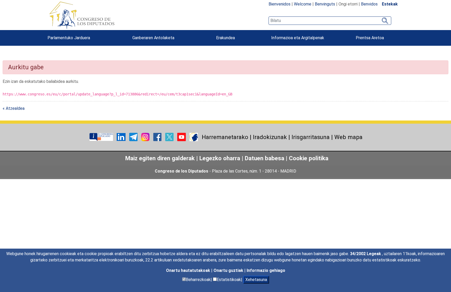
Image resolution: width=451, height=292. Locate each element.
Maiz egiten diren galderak (160, 158)
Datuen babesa (264, 158)
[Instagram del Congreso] (146, 136)
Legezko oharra (220, 158)
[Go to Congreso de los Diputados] (81, 15)
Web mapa (348, 137)
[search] (330, 20)
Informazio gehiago (266, 270)
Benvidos (369, 4)
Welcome (302, 4)
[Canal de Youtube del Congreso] (182, 136)
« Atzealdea (14, 108)
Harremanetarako (225, 137)
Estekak (390, 4)
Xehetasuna (256, 279)
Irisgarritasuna (311, 137)
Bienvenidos (279, 4)
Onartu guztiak (228, 270)
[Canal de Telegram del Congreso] (134, 136)
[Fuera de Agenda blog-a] (193, 136)
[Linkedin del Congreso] (121, 136)
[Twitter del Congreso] (170, 136)
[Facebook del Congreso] (158, 136)
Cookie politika (308, 158)
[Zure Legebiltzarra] (101, 136)
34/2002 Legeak (366, 253)
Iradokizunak (270, 137)
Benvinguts (325, 4)
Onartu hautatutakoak (188, 270)
